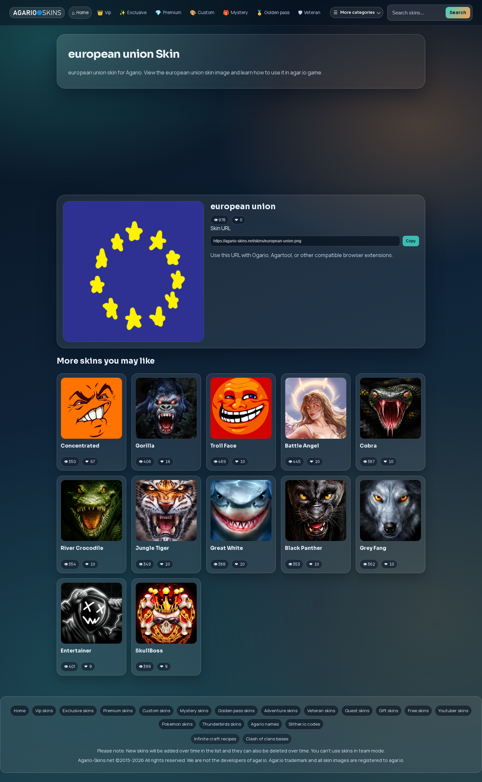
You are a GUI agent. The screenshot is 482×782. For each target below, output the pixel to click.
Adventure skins (280, 710)
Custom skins (156, 710)
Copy (411, 241)
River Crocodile (82, 548)
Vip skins (44, 710)
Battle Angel (302, 446)
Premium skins (117, 710)
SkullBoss (149, 651)
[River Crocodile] (91, 510)
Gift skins (388, 710)
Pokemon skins (177, 724)
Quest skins (357, 710)
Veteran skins (321, 710)
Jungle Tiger (152, 548)
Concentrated (80, 446)
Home (20, 710)
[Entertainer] (91, 613)
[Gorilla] (166, 408)
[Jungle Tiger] (166, 510)
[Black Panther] (316, 510)
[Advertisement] (241, 142)
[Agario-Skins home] (37, 12)
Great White (226, 548)
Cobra (368, 446)
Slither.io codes (304, 724)
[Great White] (241, 510)
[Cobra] (390, 408)
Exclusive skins (78, 710)
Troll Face (223, 446)
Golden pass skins (236, 710)
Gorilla (144, 446)
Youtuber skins (453, 710)
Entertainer (76, 651)
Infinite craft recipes (215, 739)
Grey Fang (373, 548)
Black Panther (303, 548)
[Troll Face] (241, 408)
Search (458, 12)
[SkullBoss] (166, 613)
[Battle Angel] (316, 408)
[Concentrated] (91, 408)
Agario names (265, 724)
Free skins (418, 710)
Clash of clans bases (267, 739)
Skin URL (221, 228)
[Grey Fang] (390, 510)
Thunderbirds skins (221, 724)
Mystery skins (194, 710)
